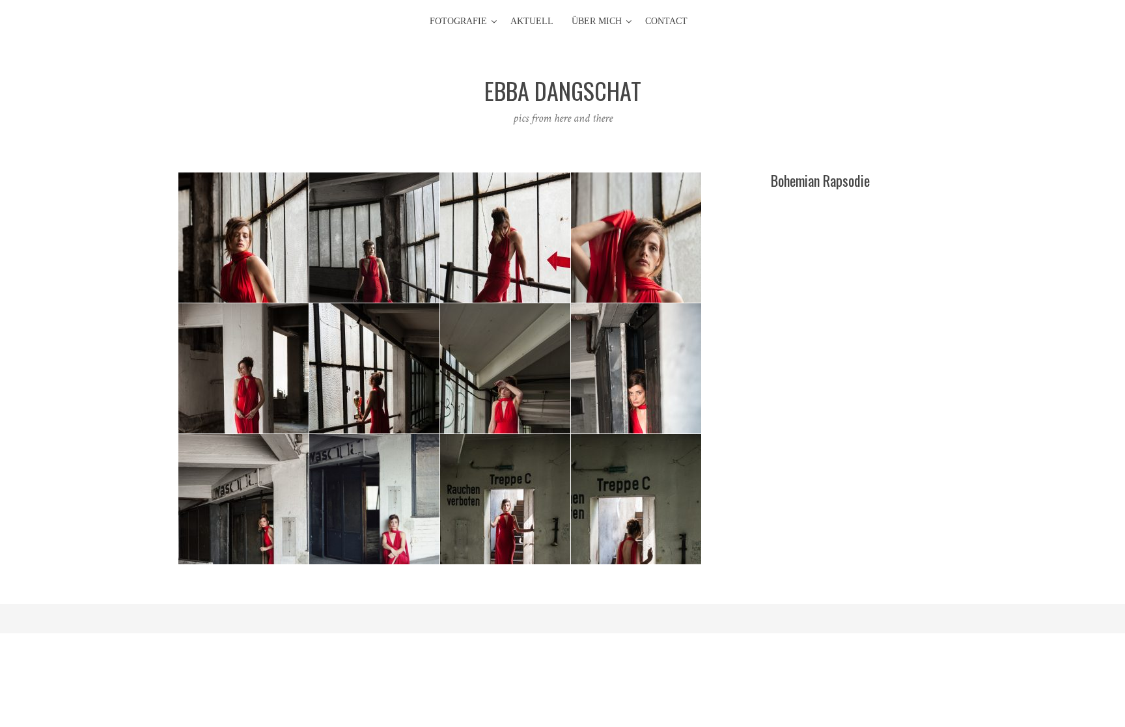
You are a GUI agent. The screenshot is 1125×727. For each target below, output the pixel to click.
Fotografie (458, 21)
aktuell (531, 21)
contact (666, 21)
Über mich (597, 21)
